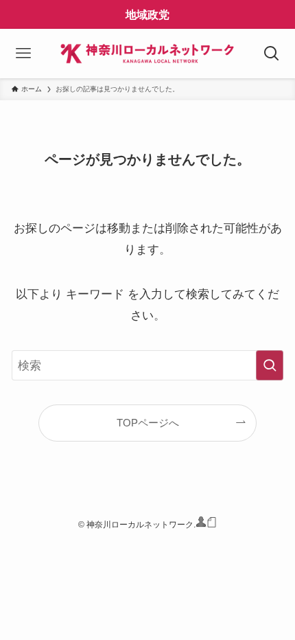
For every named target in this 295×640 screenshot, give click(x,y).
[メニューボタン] (23, 53)
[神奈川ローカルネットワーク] (148, 53)
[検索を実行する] (269, 365)
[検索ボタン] (271, 53)
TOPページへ (148, 422)
